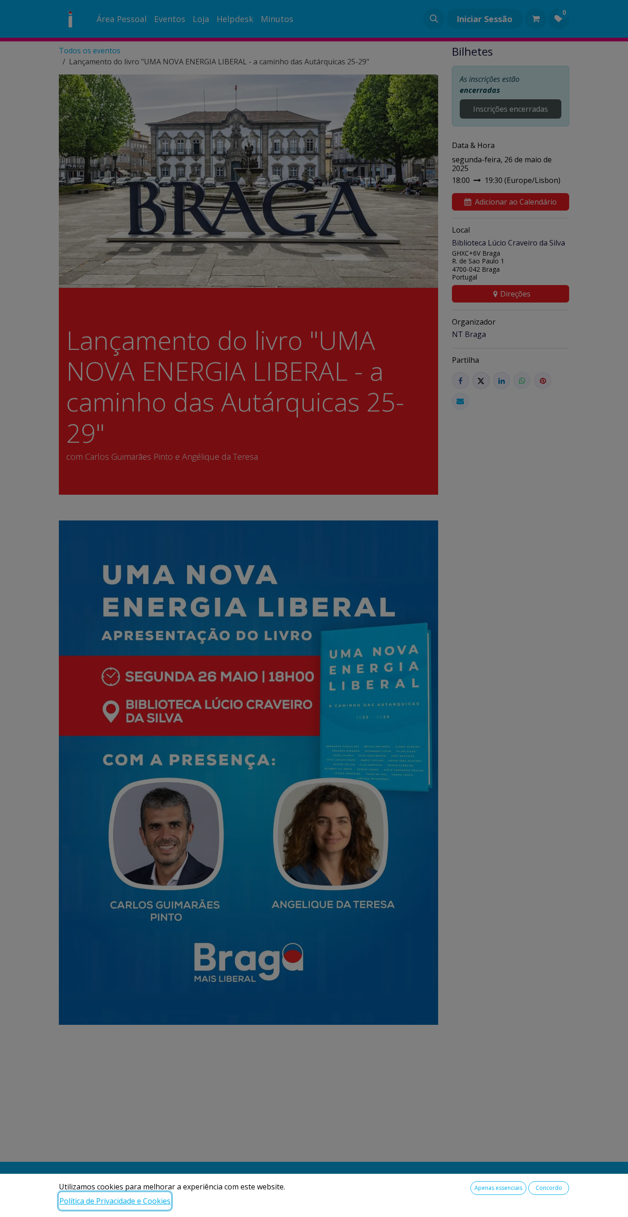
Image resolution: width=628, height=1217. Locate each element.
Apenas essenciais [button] (498, 1188)
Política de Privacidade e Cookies (115, 1201)
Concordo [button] (549, 1188)
